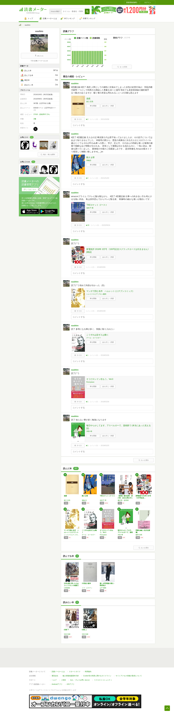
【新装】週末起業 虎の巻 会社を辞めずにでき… (125, 498)
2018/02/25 (105, 445)
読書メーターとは (58, 671)
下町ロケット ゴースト (96, 205)
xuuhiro (74, 83)
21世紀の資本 (86, 583)
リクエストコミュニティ (103, 680)
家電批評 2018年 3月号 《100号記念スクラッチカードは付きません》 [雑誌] (118, 250)
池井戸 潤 (89, 208)
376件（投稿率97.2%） (42, 114)
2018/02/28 (101, 311)
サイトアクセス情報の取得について (129, 676)
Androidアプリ (57, 684)
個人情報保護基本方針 (71, 676)
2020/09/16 (106, 225)
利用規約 (88, 671)
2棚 (34, 119)
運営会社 (55, 676)
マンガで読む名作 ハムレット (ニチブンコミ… (71, 532)
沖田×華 (89, 431)
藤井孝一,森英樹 (123, 500)
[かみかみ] (44, 149)
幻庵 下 (66, 629)
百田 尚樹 (67, 634)
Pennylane (90, 382)
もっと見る (123, 67)
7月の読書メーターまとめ (39, 61)
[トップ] (20, 25)
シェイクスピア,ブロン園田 (96, 294)
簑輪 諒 (84, 500)
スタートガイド (74, 671)
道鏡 (88, 98)
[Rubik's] (25, 173)
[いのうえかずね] (44, 173)
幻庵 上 (84, 629)
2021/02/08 (105, 119)
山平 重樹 (103, 588)
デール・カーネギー (93, 338)
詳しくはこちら (30, 189)
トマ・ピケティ (87, 588)
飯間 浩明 (139, 535)
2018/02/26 (105, 355)
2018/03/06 (101, 267)
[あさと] (53, 149)
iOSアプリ (70, 684)
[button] (87, 11)
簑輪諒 (88, 160)
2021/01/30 (105, 178)
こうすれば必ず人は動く (97, 335)
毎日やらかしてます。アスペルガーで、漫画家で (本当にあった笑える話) (118, 426)
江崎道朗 (67, 588)
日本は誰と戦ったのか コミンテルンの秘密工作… (72, 585)
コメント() (93, 119)
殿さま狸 (90, 157)
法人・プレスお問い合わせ (80, 680)
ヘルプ (54, 680)
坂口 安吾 (89, 102)
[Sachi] (34, 149)
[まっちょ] (25, 149)
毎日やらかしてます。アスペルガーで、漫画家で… (125, 532)
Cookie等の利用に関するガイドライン (97, 676)
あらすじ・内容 (108, 106)
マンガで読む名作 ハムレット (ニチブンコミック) (109, 291)
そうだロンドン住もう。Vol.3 (99, 379)
